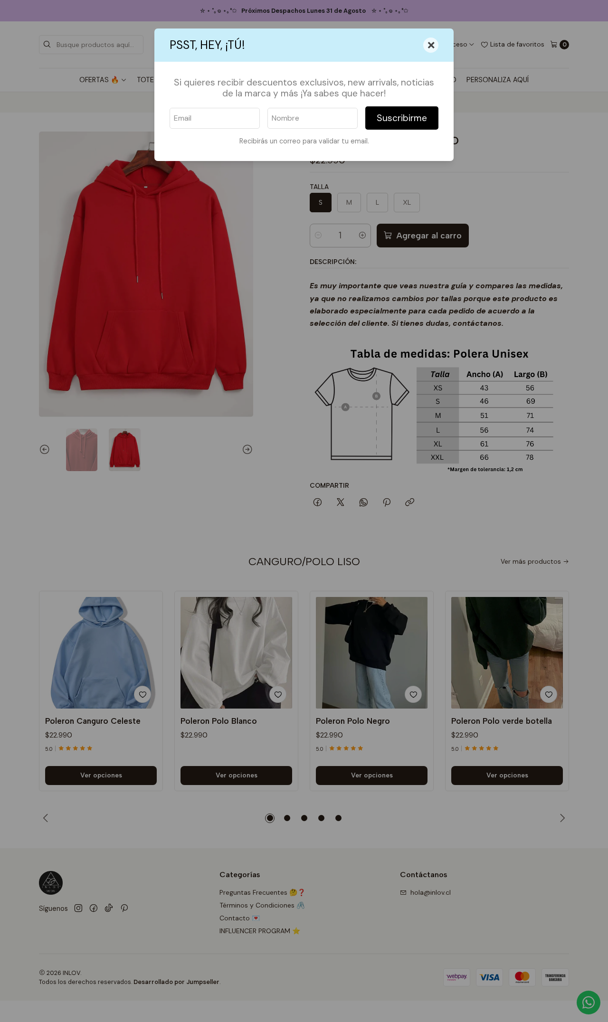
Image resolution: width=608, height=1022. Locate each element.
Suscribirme (402, 118)
